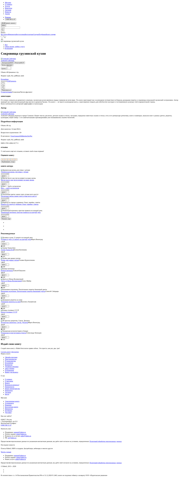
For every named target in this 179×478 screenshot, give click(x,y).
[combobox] (89, 27)
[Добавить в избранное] (3, 83)
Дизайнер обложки (11, 367)
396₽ (3, 254)
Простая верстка (11, 359)
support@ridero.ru (20, 432)
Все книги (4, 34)
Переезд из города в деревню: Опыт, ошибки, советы (19, 204)
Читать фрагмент (7, 65)
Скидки (36, 34)
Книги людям (51, 34)
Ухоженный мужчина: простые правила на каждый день (21, 212)
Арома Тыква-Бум (7, 250)
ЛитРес (29, 136)
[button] (89, 30)
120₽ (3, 306)
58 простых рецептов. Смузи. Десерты (14, 322)
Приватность (9, 387)
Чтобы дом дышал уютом (10, 260)
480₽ (3, 275)
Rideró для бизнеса (11, 372)
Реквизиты (9, 390)
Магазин (8, 2)
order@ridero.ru (26, 436)
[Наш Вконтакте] (6, 470)
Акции (7, 14)
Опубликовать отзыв (8, 162)
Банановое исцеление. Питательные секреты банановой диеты (23, 291)
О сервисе (8, 4)
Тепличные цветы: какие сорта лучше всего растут (19, 196)
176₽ (3, 244)
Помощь (8, 17)
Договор (8, 392)
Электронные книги (12, 401)
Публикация (9, 370)
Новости (8, 12)
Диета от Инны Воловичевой (11, 281)
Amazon (17, 136)
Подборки (42, 34)
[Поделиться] (3, 87)
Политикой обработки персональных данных (106, 441)
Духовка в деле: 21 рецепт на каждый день (16, 239)
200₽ (3, 337)
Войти (3, 25)
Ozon (12, 136)
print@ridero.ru (21, 434)
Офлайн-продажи (11, 357)
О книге (4, 92)
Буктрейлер (9, 363)
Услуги (7, 6)
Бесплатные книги (11, 407)
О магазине (9, 381)
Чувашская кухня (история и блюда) (13, 333)
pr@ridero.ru (12, 438)
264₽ (3, 327)
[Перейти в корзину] (4, 37)
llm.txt (7, 394)
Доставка (8, 412)
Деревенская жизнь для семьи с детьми (14, 172)
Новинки (8, 405)
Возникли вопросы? (12, 385)
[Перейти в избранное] (2, 37)
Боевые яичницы (7, 270)
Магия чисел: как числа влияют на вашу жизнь (17, 180)
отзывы (9, 92)
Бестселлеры (20, 34)
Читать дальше (6, 452)
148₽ (3, 265)
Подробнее (5, 79)
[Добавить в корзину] (9, 68)
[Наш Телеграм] (6, 472)
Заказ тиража (9, 368)
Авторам (8, 10)
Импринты (12, 34)
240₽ (3, 176)
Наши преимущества (12, 389)
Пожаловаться (6, 90)
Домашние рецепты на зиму (11, 302)
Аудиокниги (9, 403)
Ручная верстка (10, 361)
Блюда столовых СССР (9, 312)
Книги (7, 383)
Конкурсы (8, 8)
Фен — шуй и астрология (10, 188)
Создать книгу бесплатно (10, 352)
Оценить (13, 81)
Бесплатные (29, 34)
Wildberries (23, 136)
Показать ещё (6, 219)
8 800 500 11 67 (6, 425)
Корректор (8, 365)
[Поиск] (3, 30)
